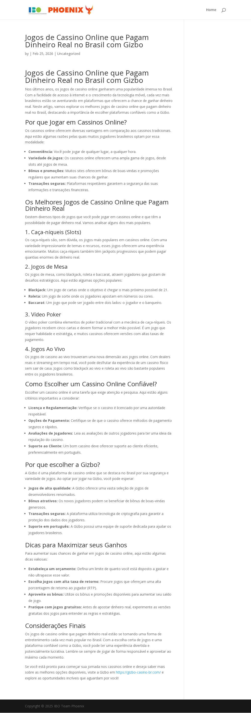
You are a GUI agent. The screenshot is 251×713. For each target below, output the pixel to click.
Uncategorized (68, 53)
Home (211, 10)
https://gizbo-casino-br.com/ (138, 672)
